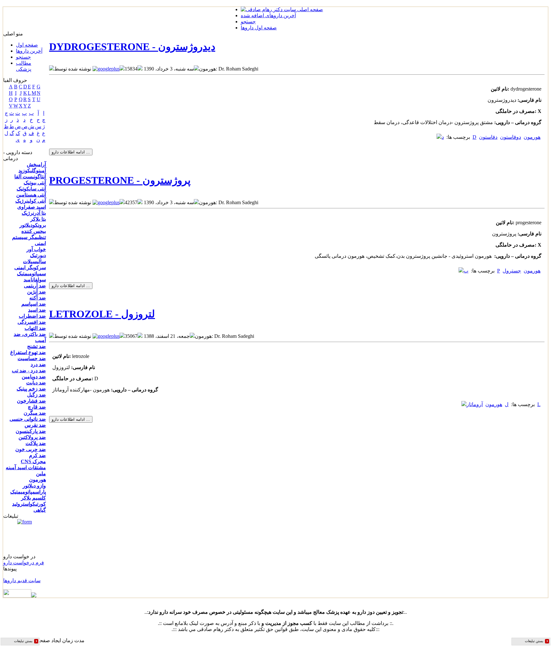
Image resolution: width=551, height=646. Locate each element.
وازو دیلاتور (34, 485)
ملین (41, 473)
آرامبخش (36, 164)
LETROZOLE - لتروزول (102, 314)
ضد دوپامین (34, 376)
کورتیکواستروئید (29, 504)
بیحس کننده (33, 231)
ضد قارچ (37, 407)
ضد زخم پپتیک (31, 388)
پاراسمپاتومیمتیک (28, 491)
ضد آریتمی (35, 285)
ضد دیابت (36, 382)
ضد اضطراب (32, 316)
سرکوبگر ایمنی (30, 267)
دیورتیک (38, 255)
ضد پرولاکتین (32, 437)
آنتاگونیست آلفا (30, 176)
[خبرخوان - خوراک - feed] (19, 595)
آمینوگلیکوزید (32, 170)
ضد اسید (37, 310)
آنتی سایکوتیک (31, 188)
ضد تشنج (36, 346)
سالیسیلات (34, 261)
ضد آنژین (36, 291)
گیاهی (39, 510)
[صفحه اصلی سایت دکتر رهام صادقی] (282, 9)
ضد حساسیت (32, 358)
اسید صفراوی (31, 207)
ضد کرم (37, 455)
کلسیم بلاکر (33, 498)
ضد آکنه (37, 298)
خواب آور (36, 249)
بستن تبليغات (25, 641)
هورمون (37, 479)
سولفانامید (35, 279)
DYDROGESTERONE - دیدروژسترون (132, 46)
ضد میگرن (35, 413)
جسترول (512, 270)
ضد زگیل (36, 394)
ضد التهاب (35, 328)
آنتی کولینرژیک (30, 201)
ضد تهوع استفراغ (28, 352)
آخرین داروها (29, 51)
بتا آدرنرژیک (34, 213)
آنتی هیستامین (31, 194)
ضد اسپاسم (33, 304)
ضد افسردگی (32, 322)
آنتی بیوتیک (35, 182)
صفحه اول (27, 45)
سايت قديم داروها (21, 580)
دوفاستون (510, 137)
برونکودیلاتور (32, 225)
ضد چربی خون (30, 449)
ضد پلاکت (36, 443)
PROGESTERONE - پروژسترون (120, 180)
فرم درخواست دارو (23, 562)
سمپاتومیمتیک (31, 273)
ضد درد (38, 364)
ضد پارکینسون (31, 431)
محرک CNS (33, 461)
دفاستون (488, 137)
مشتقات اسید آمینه (26, 467)
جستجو (23, 57)
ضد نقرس (35, 425)
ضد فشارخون (31, 401)
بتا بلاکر (38, 219)
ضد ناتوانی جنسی (28, 419)
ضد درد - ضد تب (29, 370)
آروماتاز (475, 404)
